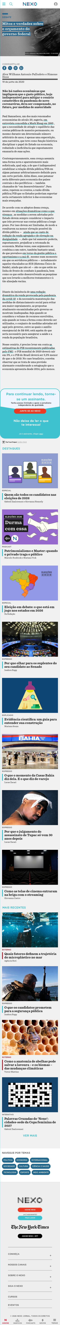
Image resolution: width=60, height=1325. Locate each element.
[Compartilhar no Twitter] (10, 68)
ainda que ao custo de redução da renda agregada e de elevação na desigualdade (28, 236)
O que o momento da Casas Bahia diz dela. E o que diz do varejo (29, 777)
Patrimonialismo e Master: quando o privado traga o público (31, 552)
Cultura (23, 1166)
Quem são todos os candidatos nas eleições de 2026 (30, 496)
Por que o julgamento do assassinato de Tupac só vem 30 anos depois (28, 835)
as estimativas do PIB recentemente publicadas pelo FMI (28, 348)
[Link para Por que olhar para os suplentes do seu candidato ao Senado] (30, 639)
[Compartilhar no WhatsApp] (21, 68)
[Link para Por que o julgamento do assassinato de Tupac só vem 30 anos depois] (30, 807)
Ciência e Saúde (40, 1166)
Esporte (24, 1172)
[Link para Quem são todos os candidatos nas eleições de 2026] (30, 470)
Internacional (39, 1160)
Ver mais (30, 1135)
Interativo (8, 1114)
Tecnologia (9, 1172)
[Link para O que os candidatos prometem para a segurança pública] (30, 983)
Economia (22, 1160)
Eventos (13, 1305)
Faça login (30, 1218)
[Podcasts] (30, 1321)
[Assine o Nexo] (5, 1321)
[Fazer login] (56, 4)
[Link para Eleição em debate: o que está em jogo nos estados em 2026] (30, 583)
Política (8, 1160)
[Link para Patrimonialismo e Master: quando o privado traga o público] (30, 526)
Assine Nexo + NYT (30, 1236)
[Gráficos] (17, 1321)
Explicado (7, 715)
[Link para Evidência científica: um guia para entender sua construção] (30, 695)
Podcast (6, 547)
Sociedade (9, 1166)
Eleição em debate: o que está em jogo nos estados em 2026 (29, 608)
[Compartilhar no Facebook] (4, 68)
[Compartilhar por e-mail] (16, 68)
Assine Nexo (30, 1210)
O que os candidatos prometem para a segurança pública (28, 1009)
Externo (6, 950)
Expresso (7, 659)
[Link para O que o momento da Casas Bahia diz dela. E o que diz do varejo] (30, 751)
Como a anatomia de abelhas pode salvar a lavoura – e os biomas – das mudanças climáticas (30, 1065)
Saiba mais (22, 442)
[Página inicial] (30, 4)
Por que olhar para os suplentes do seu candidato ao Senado (30, 664)
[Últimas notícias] (43, 1321)
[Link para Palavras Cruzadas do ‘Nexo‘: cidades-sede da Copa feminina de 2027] (30, 1094)
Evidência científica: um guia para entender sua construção (30, 721)
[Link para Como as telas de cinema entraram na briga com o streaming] (30, 867)
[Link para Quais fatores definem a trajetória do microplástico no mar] (30, 929)
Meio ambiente (41, 1172)
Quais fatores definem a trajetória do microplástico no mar (30, 955)
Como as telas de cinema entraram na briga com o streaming (30, 893)
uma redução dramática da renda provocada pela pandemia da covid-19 (29, 295)
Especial (6, 490)
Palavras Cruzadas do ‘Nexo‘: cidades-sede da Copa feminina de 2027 (30, 1122)
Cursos (12, 1297)
